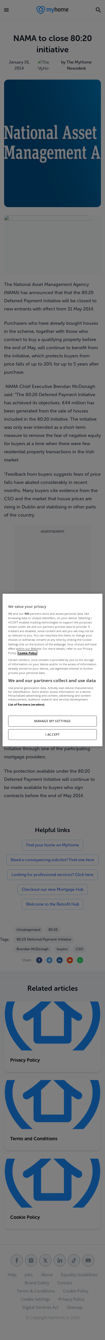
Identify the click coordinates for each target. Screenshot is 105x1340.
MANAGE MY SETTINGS (52, 721)
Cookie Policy (27, 653)
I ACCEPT (52, 734)
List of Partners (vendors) (26, 704)
